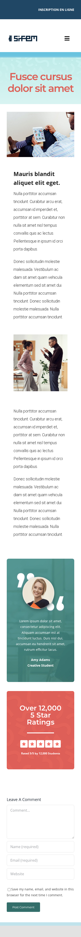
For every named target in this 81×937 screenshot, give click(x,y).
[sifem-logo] (23, 37)
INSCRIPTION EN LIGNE (56, 9)
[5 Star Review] (40, 741)
